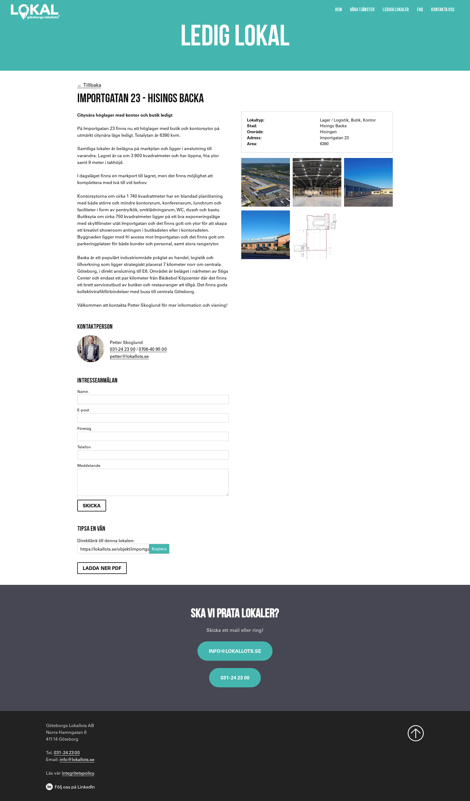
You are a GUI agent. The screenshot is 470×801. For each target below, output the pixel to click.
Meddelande (88, 465)
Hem (338, 9)
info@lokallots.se (235, 651)
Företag (84, 428)
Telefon (84, 447)
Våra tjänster (362, 9)
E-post (83, 410)
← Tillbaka (89, 85)
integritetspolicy (78, 773)
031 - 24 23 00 (235, 677)
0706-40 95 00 (153, 349)
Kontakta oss (442, 9)
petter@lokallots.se (129, 356)
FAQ (420, 9)
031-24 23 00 (122, 349)
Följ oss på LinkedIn (75, 787)
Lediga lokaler (396, 9)
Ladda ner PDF (102, 568)
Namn (82, 391)
